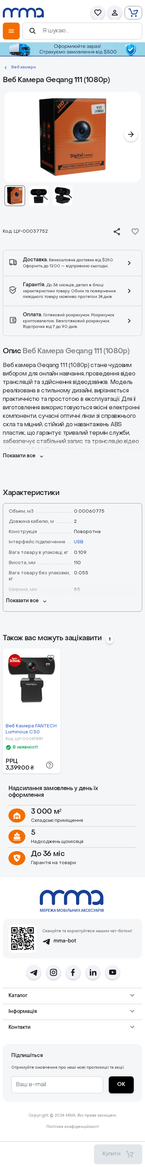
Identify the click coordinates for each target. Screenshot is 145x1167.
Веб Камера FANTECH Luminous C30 (31, 729)
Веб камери (23, 67)
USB (78, 542)
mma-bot (64, 941)
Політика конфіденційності (72, 1127)
